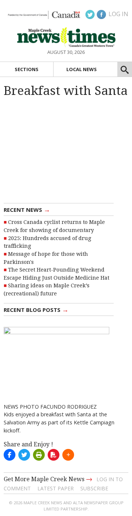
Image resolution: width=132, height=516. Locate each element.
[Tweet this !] (24, 455)
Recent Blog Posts (36, 309)
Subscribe (94, 488)
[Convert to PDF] (53, 455)
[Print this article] (39, 455)
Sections (26, 69)
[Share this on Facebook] (9, 455)
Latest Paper (55, 488)
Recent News (27, 209)
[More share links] (68, 455)
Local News (81, 69)
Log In (118, 14)
